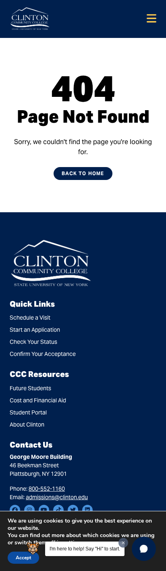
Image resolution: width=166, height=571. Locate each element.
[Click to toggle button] (151, 19)
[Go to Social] (15, 510)
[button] (144, 549)
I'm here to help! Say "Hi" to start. (85, 549)
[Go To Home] (30, 18)
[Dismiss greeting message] (123, 543)
